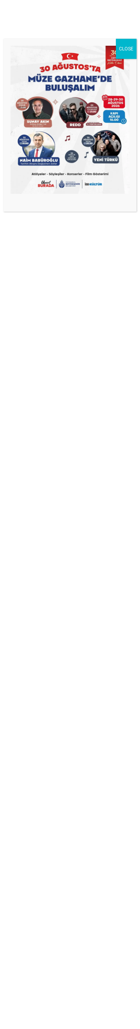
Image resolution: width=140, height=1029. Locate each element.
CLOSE (126, 49)
